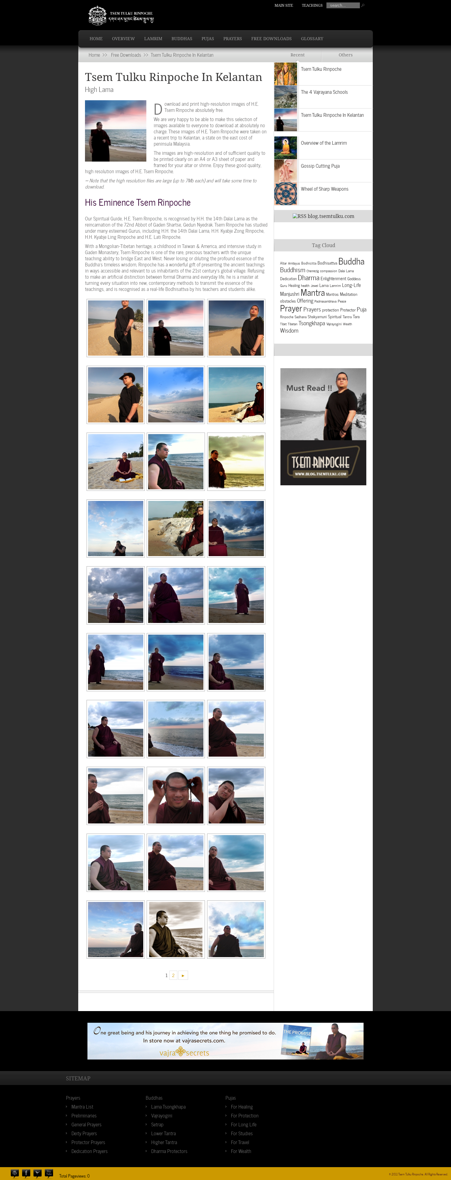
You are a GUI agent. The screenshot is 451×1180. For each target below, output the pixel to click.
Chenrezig (312, 270)
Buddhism (292, 269)
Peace (342, 301)
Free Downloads (271, 38)
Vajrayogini (334, 323)
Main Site (284, 5)
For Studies (242, 1132)
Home (96, 38)
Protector (348, 309)
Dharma (308, 277)
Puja (362, 308)
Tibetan (292, 323)
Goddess (354, 278)
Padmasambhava (325, 301)
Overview (123, 38)
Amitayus (294, 263)
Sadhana (300, 316)
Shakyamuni (317, 316)
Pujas (208, 38)
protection (330, 309)
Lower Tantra (163, 1132)
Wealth (347, 323)
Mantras (332, 294)
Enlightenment (333, 278)
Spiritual (334, 316)
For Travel (240, 1141)
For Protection (245, 1115)
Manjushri (289, 293)
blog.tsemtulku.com (331, 216)
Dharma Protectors (169, 1150)
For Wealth (241, 1150)
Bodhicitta (308, 262)
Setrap (157, 1124)
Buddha (351, 260)
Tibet (283, 323)
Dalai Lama (346, 270)
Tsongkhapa (312, 322)
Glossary (312, 38)
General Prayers (86, 1124)
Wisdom (289, 330)
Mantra (313, 291)
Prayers (232, 38)
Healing (294, 285)
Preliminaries (84, 1115)
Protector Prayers (88, 1141)
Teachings (312, 5)
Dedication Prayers (89, 1150)
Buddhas (182, 38)
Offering (305, 300)
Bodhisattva (327, 262)
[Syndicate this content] (299, 216)
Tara (356, 316)
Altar (283, 262)
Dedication (288, 278)
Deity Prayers (84, 1132)
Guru (283, 285)
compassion (328, 270)
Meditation (348, 294)
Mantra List (82, 1106)
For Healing (242, 1106)
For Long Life (243, 1124)
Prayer (291, 307)
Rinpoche (286, 316)
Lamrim (153, 38)
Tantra (347, 316)
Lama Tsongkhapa (168, 1106)
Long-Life (351, 284)
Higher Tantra (164, 1141)
